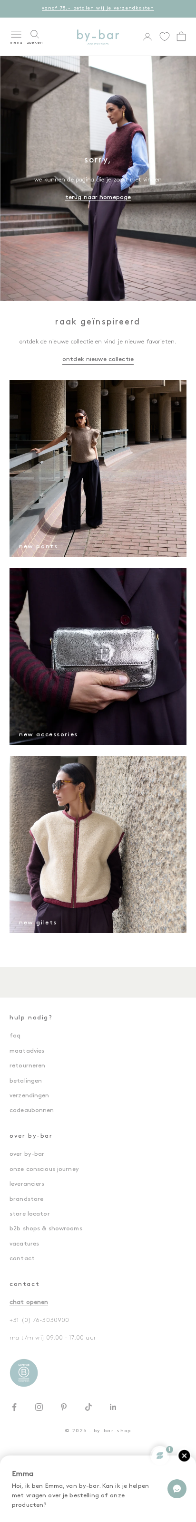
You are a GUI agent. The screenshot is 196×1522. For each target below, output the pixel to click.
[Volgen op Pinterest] (64, 1407)
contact (22, 1259)
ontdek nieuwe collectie (98, 359)
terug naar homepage (98, 197)
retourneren (27, 1066)
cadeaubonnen (32, 1110)
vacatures (24, 1244)
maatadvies (27, 1051)
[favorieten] (164, 36)
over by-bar (27, 1154)
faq (15, 1036)
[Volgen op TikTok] (88, 1407)
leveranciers (27, 1184)
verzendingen (29, 1096)
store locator (30, 1214)
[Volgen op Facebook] (14, 1407)
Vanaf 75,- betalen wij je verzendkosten (98, 8)
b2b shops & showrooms (46, 1229)
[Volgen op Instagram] (39, 1407)
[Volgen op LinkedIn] (113, 1407)
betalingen (26, 1081)
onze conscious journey (44, 1169)
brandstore (26, 1199)
